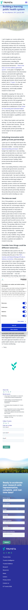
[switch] (24, 307)
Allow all (14, 325)
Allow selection (14, 329)
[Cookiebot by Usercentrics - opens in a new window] (20, 279)
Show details (21, 321)
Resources (6, 570)
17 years (12, 82)
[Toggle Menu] (26, 2)
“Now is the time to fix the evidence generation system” (13, 68)
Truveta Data (6, 557)
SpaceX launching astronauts (10, 149)
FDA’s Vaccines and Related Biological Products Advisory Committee (13, 257)
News (4, 573)
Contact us (6, 583)
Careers (5, 577)
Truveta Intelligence (8, 560)
